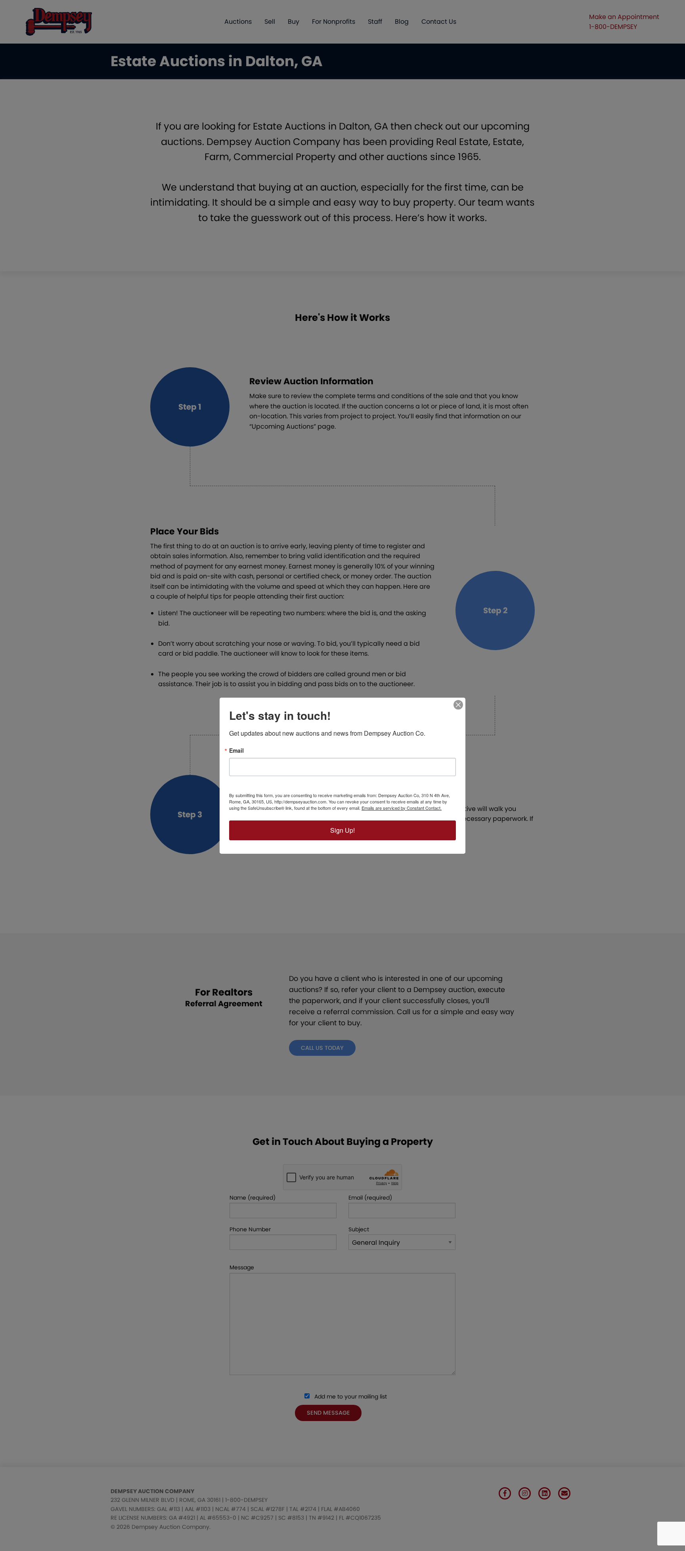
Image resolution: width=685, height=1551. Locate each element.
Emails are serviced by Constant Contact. (402, 808)
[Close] (458, 705)
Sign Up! (342, 830)
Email (236, 750)
